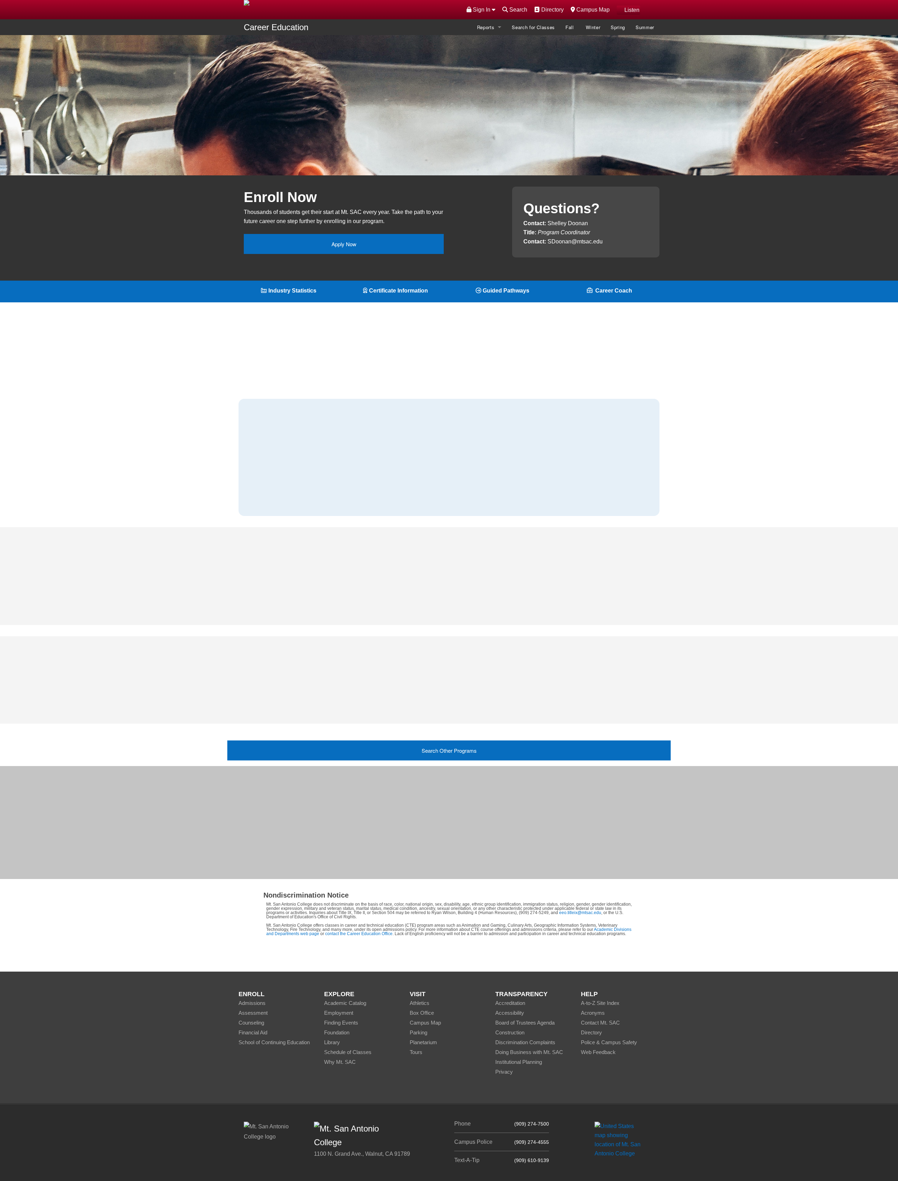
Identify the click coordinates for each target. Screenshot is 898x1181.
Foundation (336, 1032)
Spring (618, 27)
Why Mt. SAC (340, 1062)
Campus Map (592, 9)
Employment (338, 1013)
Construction (509, 1032)
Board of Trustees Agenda (525, 1023)
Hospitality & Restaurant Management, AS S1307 (454, 701)
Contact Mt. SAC (600, 1023)
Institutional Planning (518, 1062)
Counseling (251, 1023)
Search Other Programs (449, 750)
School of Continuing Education (274, 1042)
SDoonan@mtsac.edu (575, 241)
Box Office (422, 1013)
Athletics (419, 1003)
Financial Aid (253, 1032)
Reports (486, 27)
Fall (570, 27)
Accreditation (510, 1003)
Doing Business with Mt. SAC (529, 1052)
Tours (416, 1052)
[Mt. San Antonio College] (620, 1139)
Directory (552, 9)
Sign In (481, 10)
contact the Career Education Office (359, 933)
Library (332, 1042)
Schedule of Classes (347, 1052)
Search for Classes (533, 27)
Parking (418, 1032)
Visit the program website (485, 837)
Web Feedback (598, 1052)
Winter (593, 27)
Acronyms (593, 1013)
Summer (645, 27)
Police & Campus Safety (609, 1042)
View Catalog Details (398, 139)
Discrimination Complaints (525, 1042)
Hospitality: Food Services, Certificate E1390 (448, 686)
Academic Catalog (345, 1003)
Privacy (504, 1072)
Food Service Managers (289, 481)
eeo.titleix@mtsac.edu (580, 912)
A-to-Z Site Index (600, 1003)
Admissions (252, 1003)
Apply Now (343, 244)
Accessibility (509, 1013)
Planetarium (423, 1042)
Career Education (276, 27)
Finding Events (341, 1023)
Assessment (253, 1013)
